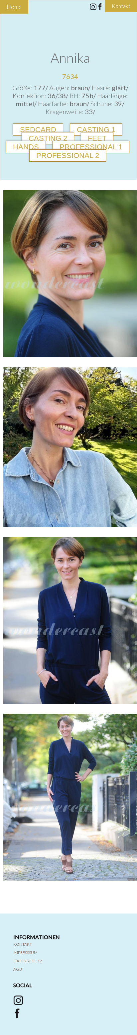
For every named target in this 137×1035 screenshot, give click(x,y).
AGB (17, 969)
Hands (26, 147)
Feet (97, 138)
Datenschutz (28, 960)
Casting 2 (48, 138)
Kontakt (22, 944)
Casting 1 (96, 129)
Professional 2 (67, 155)
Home (14, 6)
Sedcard (38, 129)
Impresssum (25, 952)
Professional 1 (91, 147)
